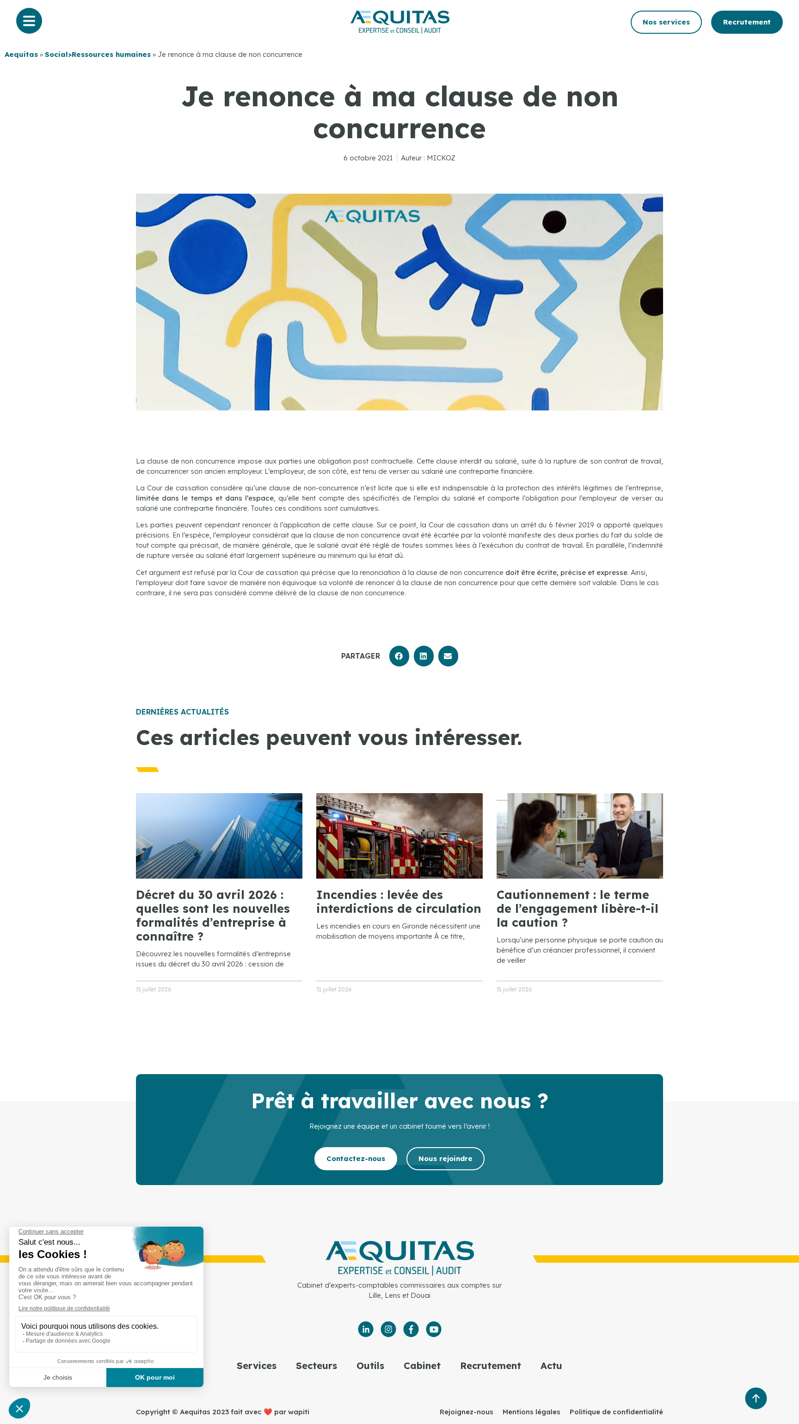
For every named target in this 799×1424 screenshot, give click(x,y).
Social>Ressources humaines (98, 54)
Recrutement (490, 1365)
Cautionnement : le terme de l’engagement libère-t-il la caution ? (577, 908)
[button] (399, 656)
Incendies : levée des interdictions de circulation (398, 901)
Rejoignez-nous (466, 1411)
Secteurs (316, 1365)
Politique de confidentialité (616, 1411)
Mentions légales (531, 1411)
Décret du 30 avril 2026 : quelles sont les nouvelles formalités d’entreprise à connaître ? (213, 915)
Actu (551, 1365)
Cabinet (422, 1365)
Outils (370, 1365)
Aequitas (21, 54)
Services (257, 1365)
